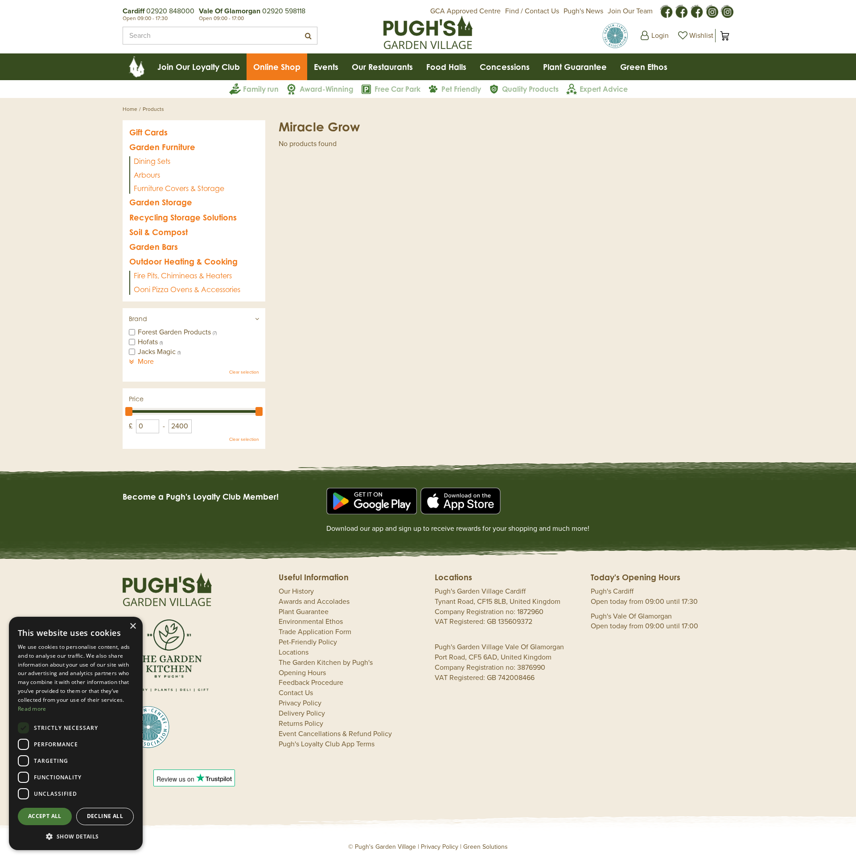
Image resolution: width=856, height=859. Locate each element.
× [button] (132, 626)
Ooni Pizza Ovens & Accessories (187, 289)
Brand (138, 318)
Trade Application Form (315, 631)
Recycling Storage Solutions (183, 217)
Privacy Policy (300, 703)
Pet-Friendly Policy (308, 642)
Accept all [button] (45, 816)
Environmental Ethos (311, 621)
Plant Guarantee (304, 611)
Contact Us (296, 692)
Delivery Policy (302, 713)
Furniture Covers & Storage (179, 188)
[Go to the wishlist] (695, 35)
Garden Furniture (162, 147)
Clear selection (244, 372)
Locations (294, 652)
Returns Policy (301, 723)
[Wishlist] (694, 35)
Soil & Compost (158, 232)
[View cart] (724, 35)
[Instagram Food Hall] (711, 10)
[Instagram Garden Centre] (726, 10)
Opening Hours (302, 672)
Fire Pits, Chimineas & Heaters (183, 275)
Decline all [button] (105, 816)
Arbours (147, 175)
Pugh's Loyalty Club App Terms (326, 744)
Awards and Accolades (314, 601)
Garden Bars (153, 247)
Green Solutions (485, 847)
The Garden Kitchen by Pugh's (326, 662)
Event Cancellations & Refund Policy (335, 733)
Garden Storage (160, 202)
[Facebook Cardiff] (681, 10)
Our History (296, 591)
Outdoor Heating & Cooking (183, 261)
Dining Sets (152, 161)
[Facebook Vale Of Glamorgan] (696, 10)
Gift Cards (148, 132)
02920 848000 (170, 11)
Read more (32, 708)
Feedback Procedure (311, 682)
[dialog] (76, 733)
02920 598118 (283, 11)
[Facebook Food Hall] (666, 10)
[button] (76, 836)
